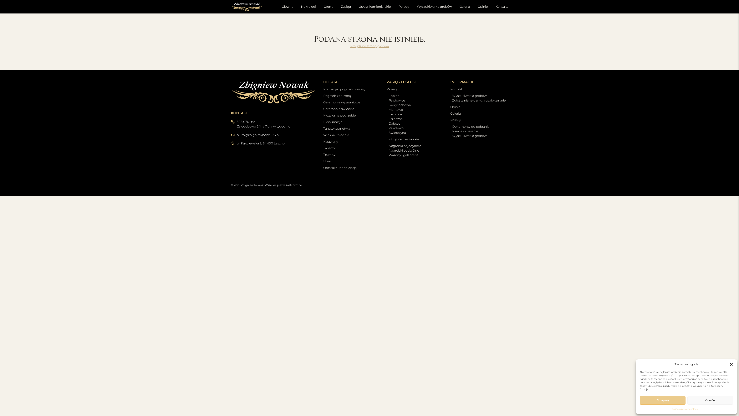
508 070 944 (246, 122)
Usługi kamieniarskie (375, 6)
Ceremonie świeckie (338, 109)
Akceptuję (662, 400)
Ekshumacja (332, 122)
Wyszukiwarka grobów (434, 6)
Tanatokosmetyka (336, 128)
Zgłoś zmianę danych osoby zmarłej (479, 100)
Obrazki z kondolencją (340, 168)
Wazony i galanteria (403, 155)
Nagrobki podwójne (404, 150)
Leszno (394, 96)
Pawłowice (397, 100)
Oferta (328, 6)
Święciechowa (400, 105)
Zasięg (346, 6)
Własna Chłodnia (336, 135)
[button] (731, 364)
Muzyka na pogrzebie (339, 115)
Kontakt (502, 6)
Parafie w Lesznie (465, 131)
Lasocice (395, 114)
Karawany (330, 141)
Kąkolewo (396, 128)
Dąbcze (394, 123)
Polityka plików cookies (685, 409)
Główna (287, 6)
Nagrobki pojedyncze (405, 146)
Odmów (710, 400)
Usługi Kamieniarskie (403, 139)
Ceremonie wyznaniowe (341, 102)
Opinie (483, 6)
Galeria (465, 6)
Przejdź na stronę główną (369, 46)
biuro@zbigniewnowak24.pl (258, 135)
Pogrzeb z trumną (337, 96)
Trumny (329, 155)
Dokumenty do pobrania (470, 126)
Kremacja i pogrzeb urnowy (344, 89)
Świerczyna (397, 133)
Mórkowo (396, 110)
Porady (404, 6)
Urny (327, 161)
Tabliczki (329, 148)
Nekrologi (308, 6)
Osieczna (396, 119)
